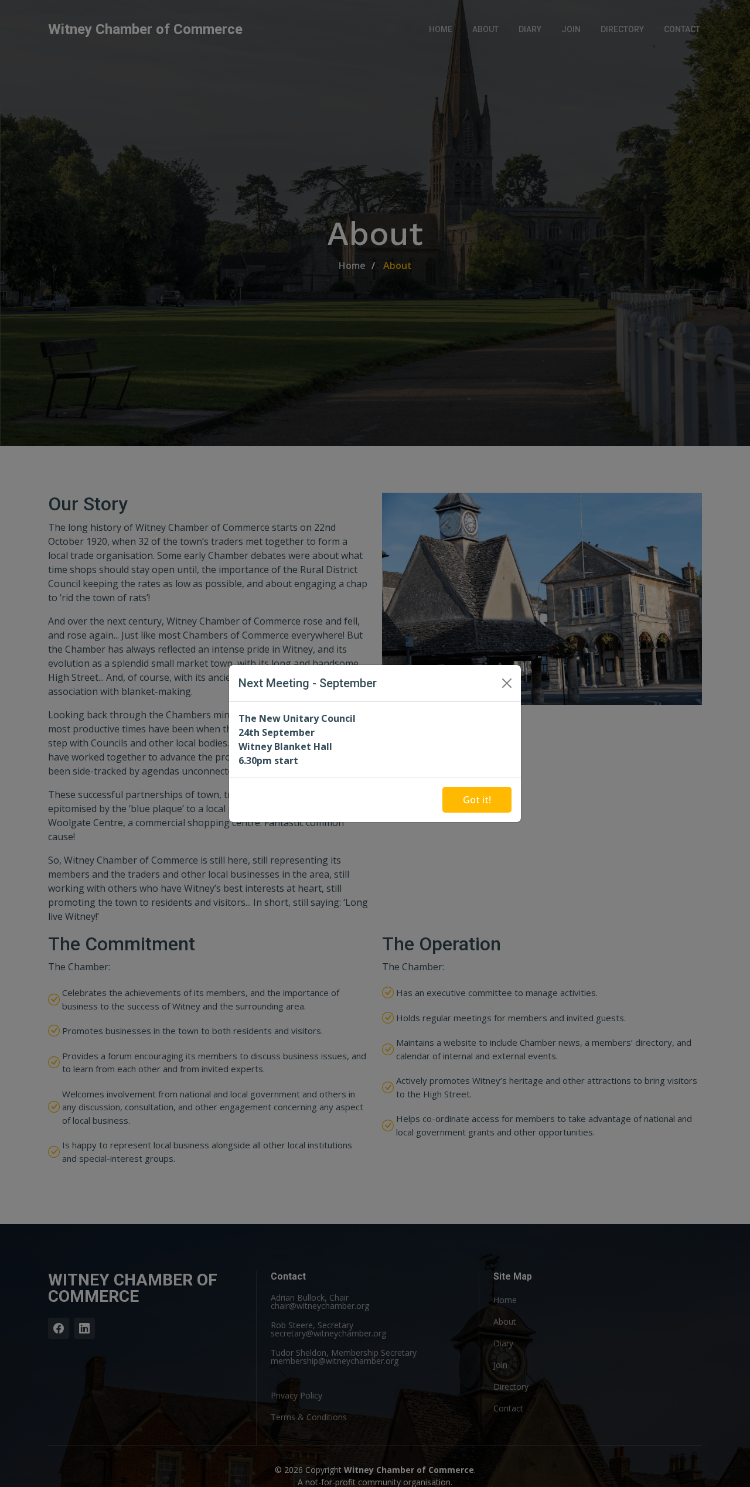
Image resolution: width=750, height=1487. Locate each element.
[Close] (506, 683)
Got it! (477, 799)
